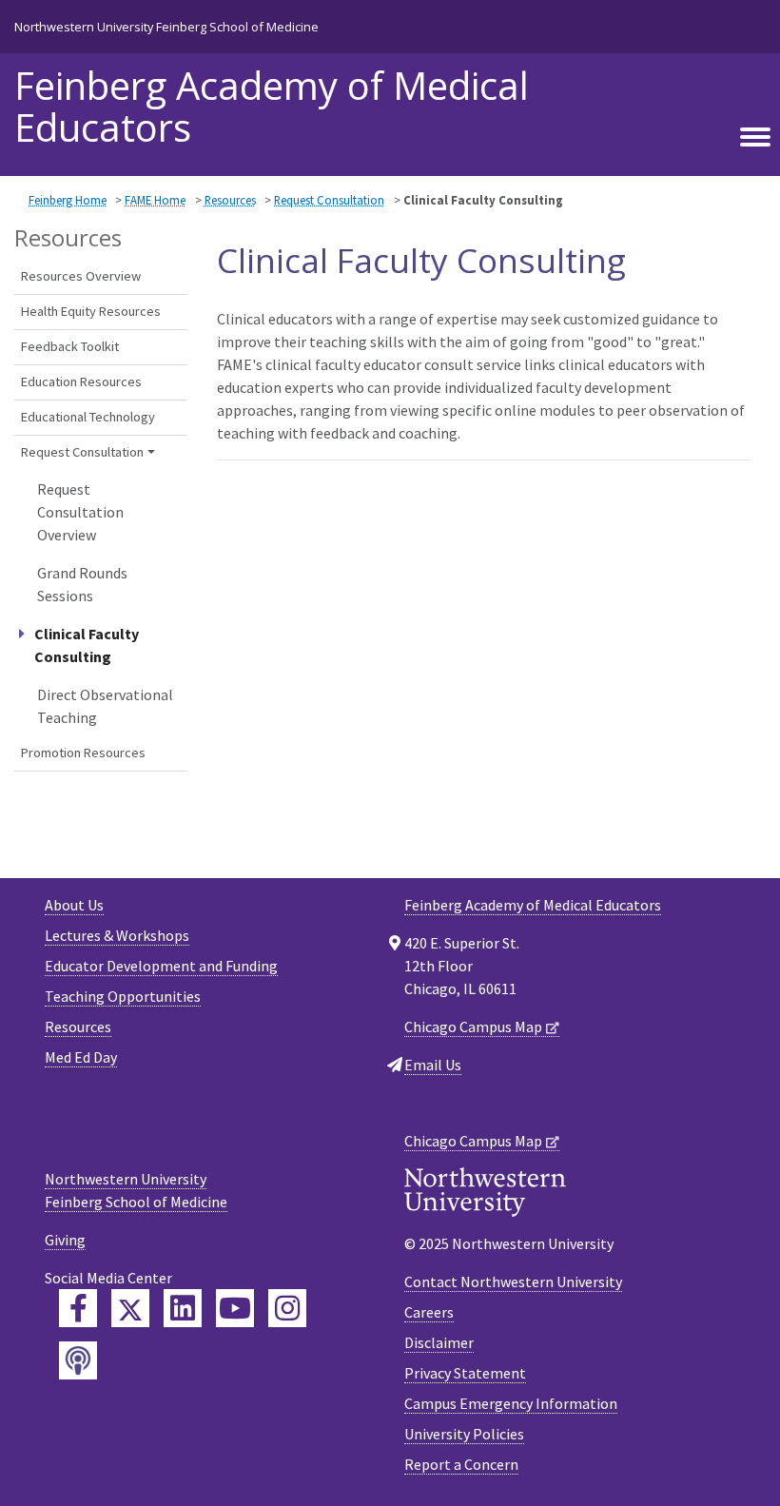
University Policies (464, 1433)
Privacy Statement (465, 1372)
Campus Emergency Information (510, 1403)
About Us (74, 904)
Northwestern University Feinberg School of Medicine (166, 26)
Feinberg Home (68, 199)
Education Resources (81, 381)
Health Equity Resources (91, 311)
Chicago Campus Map (473, 1026)
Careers (429, 1311)
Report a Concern (461, 1464)
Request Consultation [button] (82, 451)
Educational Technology (88, 416)
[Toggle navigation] (755, 138)
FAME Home (155, 199)
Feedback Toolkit (70, 346)
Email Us (432, 1064)
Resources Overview (81, 275)
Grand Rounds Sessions (82, 584)
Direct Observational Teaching (105, 706)
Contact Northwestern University (513, 1281)
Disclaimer (439, 1342)
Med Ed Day (81, 1056)
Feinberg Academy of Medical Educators (271, 106)
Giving (65, 1239)
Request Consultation (329, 199)
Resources (230, 199)
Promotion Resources (83, 752)
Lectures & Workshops (117, 935)
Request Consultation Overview (80, 511)
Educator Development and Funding (161, 965)
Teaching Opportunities (123, 996)
